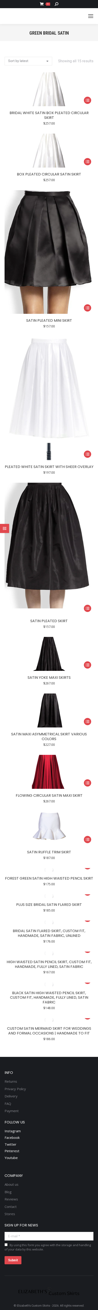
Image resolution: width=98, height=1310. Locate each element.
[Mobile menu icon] (90, 16)
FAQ (8, 1103)
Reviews (11, 1199)
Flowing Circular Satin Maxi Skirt (49, 795)
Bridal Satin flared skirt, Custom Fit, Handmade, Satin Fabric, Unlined (49, 933)
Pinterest (12, 1151)
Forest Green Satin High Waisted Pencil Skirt (49, 878)
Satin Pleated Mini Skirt (49, 320)
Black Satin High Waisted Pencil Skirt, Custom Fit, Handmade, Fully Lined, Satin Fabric (49, 997)
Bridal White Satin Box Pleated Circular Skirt (49, 115)
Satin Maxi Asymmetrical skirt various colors (49, 736)
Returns (11, 1081)
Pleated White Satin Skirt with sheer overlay (49, 466)
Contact (11, 1206)
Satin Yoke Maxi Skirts (49, 677)
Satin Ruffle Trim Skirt (49, 852)
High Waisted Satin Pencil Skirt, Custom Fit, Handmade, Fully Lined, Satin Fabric (49, 964)
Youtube (11, 1157)
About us (11, 1184)
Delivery (11, 1096)
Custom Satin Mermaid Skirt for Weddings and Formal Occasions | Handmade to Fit (49, 1031)
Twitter (10, 1144)
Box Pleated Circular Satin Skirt (49, 174)
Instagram (13, 1131)
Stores (10, 1214)
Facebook (12, 1137)
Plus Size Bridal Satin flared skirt (49, 904)
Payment (12, 1111)
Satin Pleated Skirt (49, 621)
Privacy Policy (15, 1089)
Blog (8, 1192)
